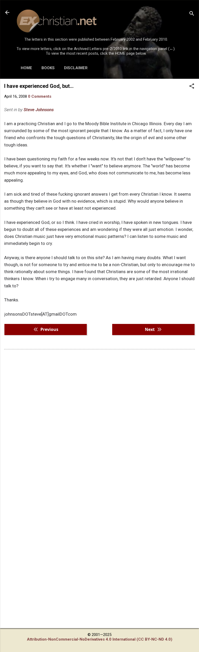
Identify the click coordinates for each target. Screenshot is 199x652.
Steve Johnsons (39, 109)
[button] (192, 86)
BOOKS (48, 68)
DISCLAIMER (76, 68)
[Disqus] (99, 419)
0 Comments (39, 96)
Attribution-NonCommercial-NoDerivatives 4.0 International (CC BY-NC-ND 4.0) (99, 639)
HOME (26, 68)
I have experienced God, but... (39, 86)
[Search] (192, 14)
